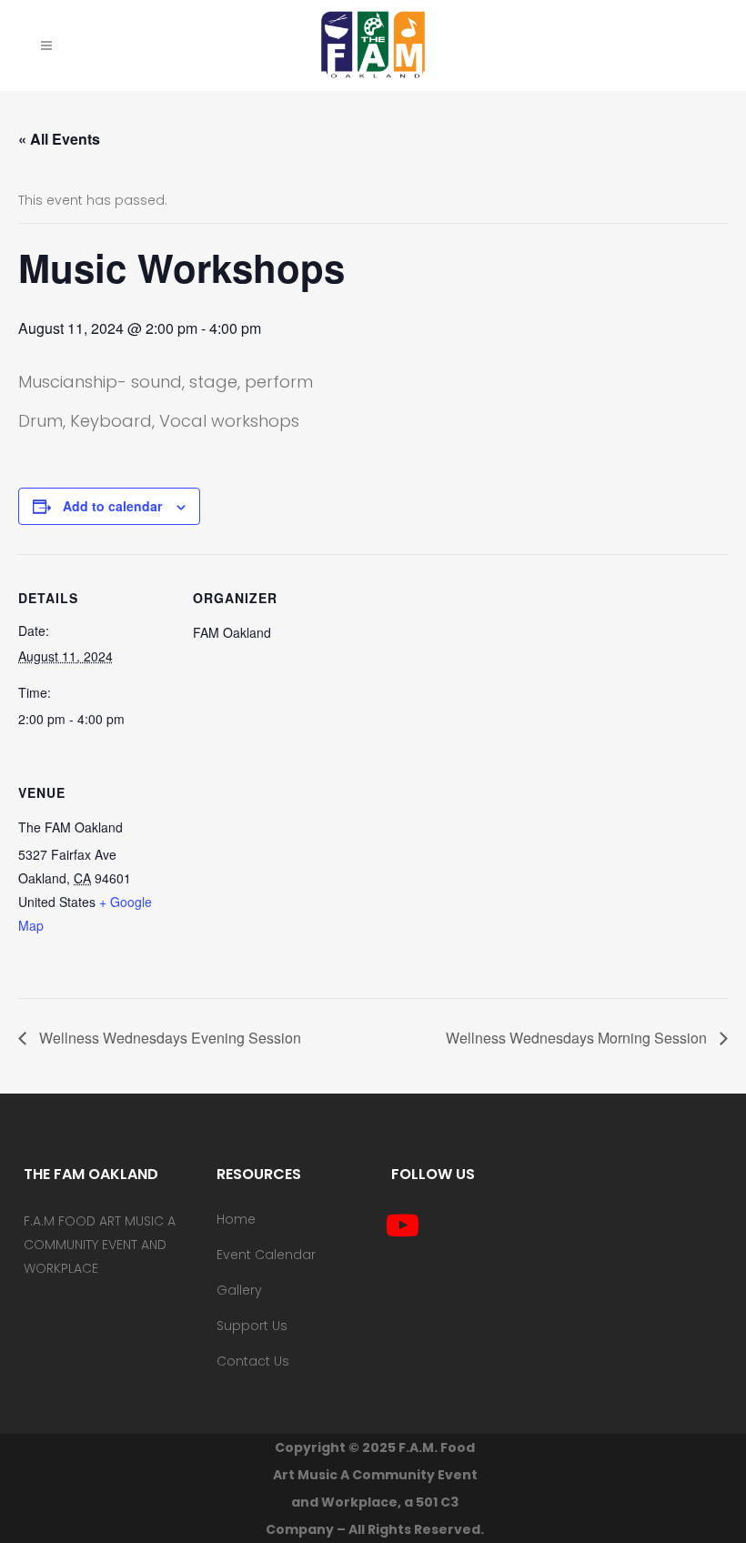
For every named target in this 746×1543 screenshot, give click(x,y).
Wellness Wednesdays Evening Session (168, 1037)
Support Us (252, 1325)
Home (236, 1219)
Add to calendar (112, 506)
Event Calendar (266, 1254)
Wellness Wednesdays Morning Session (578, 1037)
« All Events (59, 138)
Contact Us (253, 1361)
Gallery (239, 1290)
